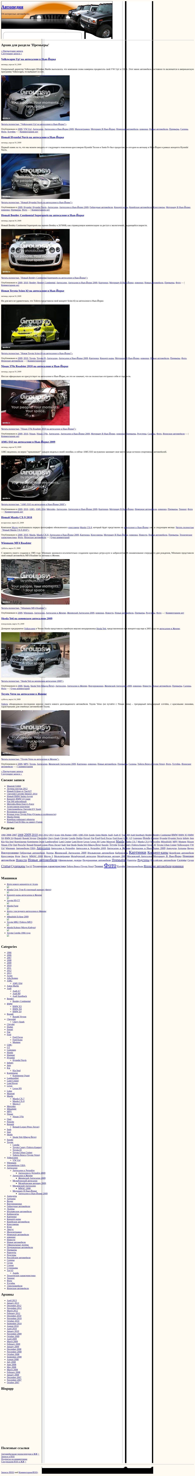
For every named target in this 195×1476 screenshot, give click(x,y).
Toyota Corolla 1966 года (18, 933)
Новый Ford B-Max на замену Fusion (24, 822)
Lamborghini (51, 841)
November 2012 (14, 1308)
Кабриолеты (121, 852)
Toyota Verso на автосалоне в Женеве (24, 693)
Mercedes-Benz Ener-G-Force (20, 804)
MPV (26, 764)
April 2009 (12, 1339)
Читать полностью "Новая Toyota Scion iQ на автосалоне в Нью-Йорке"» (37, 353)
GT (130, 838)
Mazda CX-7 (131, 841)
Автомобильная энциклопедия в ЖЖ (19, 1454)
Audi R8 (126, 835)
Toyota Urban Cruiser (167, 845)
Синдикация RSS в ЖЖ (12, 1461)
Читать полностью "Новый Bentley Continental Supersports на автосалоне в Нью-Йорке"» (44, 278)
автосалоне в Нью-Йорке (136, 527)
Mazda (32, 535)
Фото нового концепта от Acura (22, 884)
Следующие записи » (11, 53)
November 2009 (14, 1334)
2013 (51, 835)
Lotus (103, 841)
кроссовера (73, 527)
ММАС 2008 (36, 856)
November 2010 (14, 1318)
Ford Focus (106, 838)
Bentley (32, 282)
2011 (40, 835)
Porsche (22, 845)
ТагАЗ (29, 866)
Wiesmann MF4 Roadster (16, 542)
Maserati (110, 841)
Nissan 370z (42, 434)
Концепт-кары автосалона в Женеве (24, 895)
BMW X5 (183, 835)
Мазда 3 (48, 856)
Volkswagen (29, 628)
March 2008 (12, 1369)
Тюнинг (182, 509)
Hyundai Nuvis (39, 207)
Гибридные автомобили (101, 207)
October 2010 (13, 1321)
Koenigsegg (20, 841)
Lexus (87, 841)
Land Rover (77, 841)
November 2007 (14, 1380)
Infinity (186, 838)
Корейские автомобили (140, 207)
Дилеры (50, 853)
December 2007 (14, 1377)
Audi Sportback (137, 835)
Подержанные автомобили (97, 860)
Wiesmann (28, 613)
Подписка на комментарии (14, 1459)
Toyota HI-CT (13, 900)
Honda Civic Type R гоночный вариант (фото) (29, 889)
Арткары (182, 848)
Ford (97, 838)
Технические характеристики (49, 866)
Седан (190, 860)
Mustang (182, 841)
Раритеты (131, 860)
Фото (3, 131)
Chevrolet (42, 838)
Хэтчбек (11, 131)
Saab (63, 845)
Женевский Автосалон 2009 (80, 613)
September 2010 (14, 1323)
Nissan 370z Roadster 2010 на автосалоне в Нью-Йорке (34, 366)
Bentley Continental (46, 282)
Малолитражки (82, 129)
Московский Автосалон (139, 856)
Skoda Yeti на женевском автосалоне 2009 (26, 618)
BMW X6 (17, 1009)
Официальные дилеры (70, 860)
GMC (125, 838)
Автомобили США (26, 848)
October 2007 (13, 1382)
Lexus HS (95, 841)
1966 (3, 835)
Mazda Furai (12, 906)
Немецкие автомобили (127, 129)
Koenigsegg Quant (35, 841)
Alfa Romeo (66, 835)
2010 (26, 282)
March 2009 (12, 1341)
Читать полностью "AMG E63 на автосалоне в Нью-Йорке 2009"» (33, 504)
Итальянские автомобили (101, 853)
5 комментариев (25, 766)
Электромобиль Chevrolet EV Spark (24, 809)
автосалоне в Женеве (169, 628)
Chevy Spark (54, 838)
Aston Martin (101, 835)
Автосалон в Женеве (56, 613)
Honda (146, 838)
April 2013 (12, 1300)
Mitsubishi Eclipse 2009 (18, 916)
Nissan (32, 434)
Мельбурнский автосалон (83, 856)
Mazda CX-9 (86, 527)
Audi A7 (117, 835)
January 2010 (13, 1331)
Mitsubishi (166, 841)
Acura (57, 835)
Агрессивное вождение (18, 806)
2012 (46, 834)
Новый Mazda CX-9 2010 (16, 517)
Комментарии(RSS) (28, 1472)
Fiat (92, 838)
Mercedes (51, 509)
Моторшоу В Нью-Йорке (103, 129)
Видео (190, 848)
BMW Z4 (9, 838)
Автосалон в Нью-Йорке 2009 (59, 129)
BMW (174, 834)
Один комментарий (60, 537)
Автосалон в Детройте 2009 (91, 848)
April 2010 (12, 1328)
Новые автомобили (158, 129)
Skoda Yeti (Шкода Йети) (42, 686)
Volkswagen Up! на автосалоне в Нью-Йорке (28, 59)
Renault (30, 845)
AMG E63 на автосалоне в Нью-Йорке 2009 (28, 441)
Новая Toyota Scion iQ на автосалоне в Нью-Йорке (32, 290)
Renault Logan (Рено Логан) (47, 845)
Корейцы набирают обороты (21, 819)
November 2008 (14, 1352)
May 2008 (11, 1367)
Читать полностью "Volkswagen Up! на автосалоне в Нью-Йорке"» (34, 124)
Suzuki (105, 845)
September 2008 (14, 1357)
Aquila (92, 835)
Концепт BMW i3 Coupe (18, 799)
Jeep (192, 838)
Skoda (26, 686)
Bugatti (18, 838)
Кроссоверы (159, 207)
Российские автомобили (163, 860)
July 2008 (11, 1362)
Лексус (24, 856)
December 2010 (14, 1316)
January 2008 (13, 1375)
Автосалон (38, 129)
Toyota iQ (41, 358)
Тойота (4, 704)
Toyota (32, 358)
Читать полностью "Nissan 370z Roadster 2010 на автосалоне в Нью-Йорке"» (38, 429)
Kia (3, 841)
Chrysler (64, 838)
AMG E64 (40, 509)
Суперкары (18, 866)
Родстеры (141, 434)
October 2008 (13, 1354)
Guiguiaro (137, 838)
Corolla (72, 838)
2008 (20, 834)
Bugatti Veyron (29, 838)
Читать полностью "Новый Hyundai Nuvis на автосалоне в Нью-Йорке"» (37, 202)
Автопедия (12, 6)
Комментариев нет (29, 131)
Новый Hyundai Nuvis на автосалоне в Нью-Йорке (32, 137)
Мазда (15, 527)
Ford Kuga (118, 838)
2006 (8, 834)
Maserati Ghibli (14, 786)
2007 (14, 834)
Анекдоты (171, 848)
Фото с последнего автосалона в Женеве (26, 911)
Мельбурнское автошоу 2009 (111, 856)
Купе (17, 856)
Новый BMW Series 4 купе (20, 796)
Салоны (184, 129)
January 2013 (13, 1303)
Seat (68, 845)
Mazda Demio (13, 817)
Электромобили (135, 866)
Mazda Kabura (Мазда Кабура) (21, 927)
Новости (143, 535)
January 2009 (13, 1346)
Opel (15, 845)
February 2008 (13, 1372)
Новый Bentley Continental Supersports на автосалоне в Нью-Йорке (42, 215)
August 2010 (13, 1326)
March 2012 (12, 1311)
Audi (110, 834)
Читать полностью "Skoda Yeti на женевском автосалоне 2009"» (32, 681)
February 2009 (13, 1344)
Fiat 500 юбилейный (17, 801)
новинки (143, 129)
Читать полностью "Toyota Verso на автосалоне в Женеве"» (30, 759)
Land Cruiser (65, 841)
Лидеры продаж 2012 (17, 788)
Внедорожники (95, 686)
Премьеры (174, 129)
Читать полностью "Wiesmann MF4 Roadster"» (23, 608)
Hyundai (27, 207)
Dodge (79, 838)
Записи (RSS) (7, 1472)
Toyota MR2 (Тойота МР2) (19, 922)
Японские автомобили (12, 361)
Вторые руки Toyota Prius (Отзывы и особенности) (31, 814)
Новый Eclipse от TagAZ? (19, 791)
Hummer (155, 838)
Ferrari (86, 838)
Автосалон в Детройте (63, 848)
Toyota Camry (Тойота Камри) (132, 845)
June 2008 (11, 1364)
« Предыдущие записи (12, 51)
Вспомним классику (17, 811)
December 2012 (14, 1305)
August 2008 (13, 1359)
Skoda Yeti (101, 628)
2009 (20, 129)
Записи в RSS (8, 1456)
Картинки (103, 282)
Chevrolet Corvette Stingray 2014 (22, 794)
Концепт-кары (121, 207)
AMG (32, 509)
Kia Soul (9, 841)
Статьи (6, 866)
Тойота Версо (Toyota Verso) (151, 764)
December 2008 (14, 1349)
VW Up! (28, 129)
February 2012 (13, 1313)
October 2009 (13, 1336)
